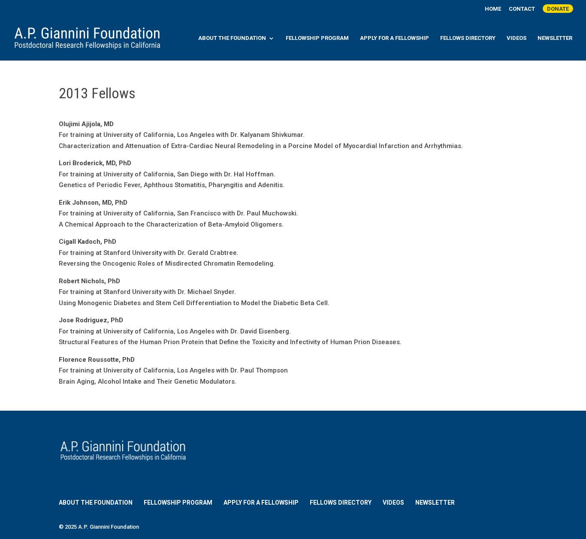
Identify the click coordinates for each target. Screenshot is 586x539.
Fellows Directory (467, 38)
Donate (558, 9)
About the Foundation (232, 38)
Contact (522, 9)
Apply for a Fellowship (394, 38)
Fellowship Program (317, 38)
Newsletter (555, 38)
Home (493, 9)
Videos (516, 38)
